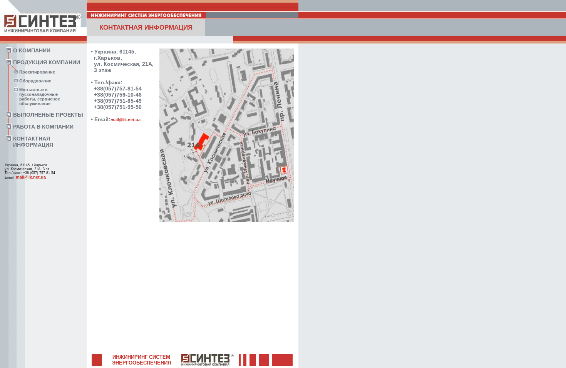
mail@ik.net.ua (31, 177)
